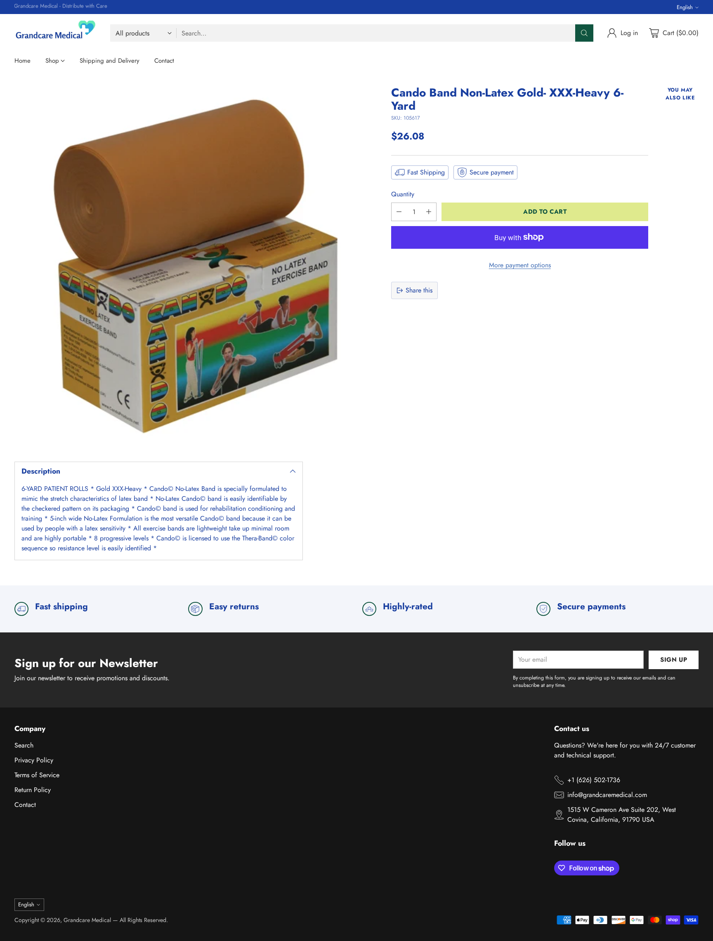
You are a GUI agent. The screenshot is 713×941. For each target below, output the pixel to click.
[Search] (584, 33)
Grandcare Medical (87, 920)
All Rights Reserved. (144, 920)
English (685, 7)
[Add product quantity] (428, 212)
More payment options (520, 265)
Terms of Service (36, 775)
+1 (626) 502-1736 (593, 780)
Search (23, 745)
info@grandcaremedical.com (607, 794)
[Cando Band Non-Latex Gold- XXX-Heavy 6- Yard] (194, 266)
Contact (25, 804)
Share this (419, 290)
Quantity (402, 194)
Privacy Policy (33, 760)
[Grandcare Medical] (55, 33)
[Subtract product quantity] (399, 212)
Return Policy (32, 790)
